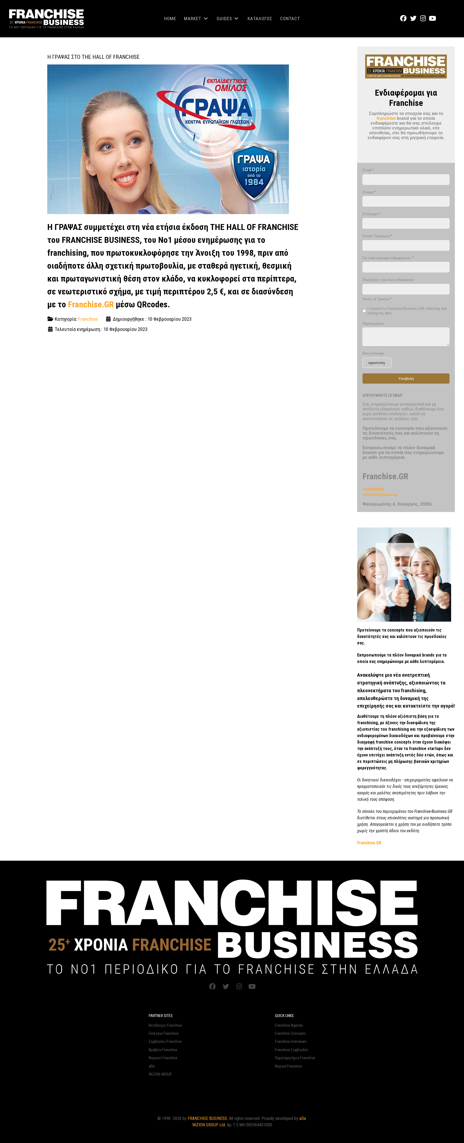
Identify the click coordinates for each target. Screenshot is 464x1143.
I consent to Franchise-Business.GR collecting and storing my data (407, 310)
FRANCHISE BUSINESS (207, 1118)
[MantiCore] (232, 925)
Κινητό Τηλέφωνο (377, 236)
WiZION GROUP (160, 1074)
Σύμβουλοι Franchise (165, 1041)
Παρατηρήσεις (373, 323)
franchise (386, 118)
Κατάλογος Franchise (165, 1025)
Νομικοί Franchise (163, 1058)
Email (368, 170)
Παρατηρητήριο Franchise (295, 1058)
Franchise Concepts (290, 1033)
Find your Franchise (164, 1033)
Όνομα (369, 192)
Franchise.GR (91, 304)
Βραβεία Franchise (163, 1050)
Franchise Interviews (291, 1041)
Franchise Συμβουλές (291, 1050)
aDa (152, 1066)
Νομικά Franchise (288, 1066)
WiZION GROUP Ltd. (209, 1124)
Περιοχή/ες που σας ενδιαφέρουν (388, 280)
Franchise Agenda (289, 1025)
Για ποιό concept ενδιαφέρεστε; (388, 258)
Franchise (88, 319)
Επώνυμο (371, 214)
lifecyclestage (373, 353)
